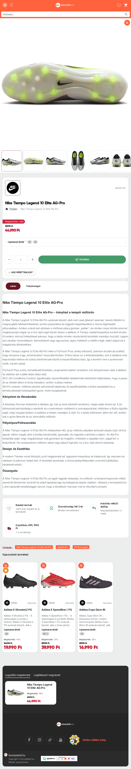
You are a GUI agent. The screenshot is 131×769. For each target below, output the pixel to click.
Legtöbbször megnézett (47, 675)
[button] (82, 260)
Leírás (13, 286)
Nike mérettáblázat (22, 272)
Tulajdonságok (33, 286)
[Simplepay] (59, 758)
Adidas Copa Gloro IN (92, 609)
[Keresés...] (126, 14)
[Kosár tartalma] (125, 5)
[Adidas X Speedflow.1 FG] (57, 580)
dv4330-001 (62, 547)
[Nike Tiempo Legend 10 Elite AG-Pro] (15, 691)
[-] (9, 260)
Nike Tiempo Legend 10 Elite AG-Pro (34, 547)
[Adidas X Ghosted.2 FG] (20, 580)
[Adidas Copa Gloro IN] (95, 580)
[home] (11, 208)
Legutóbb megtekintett (17, 675)
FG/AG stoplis (81, 547)
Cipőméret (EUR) (16, 242)
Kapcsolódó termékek (15, 554)
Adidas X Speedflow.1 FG (57, 609)
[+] (32, 260)
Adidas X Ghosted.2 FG (18, 609)
